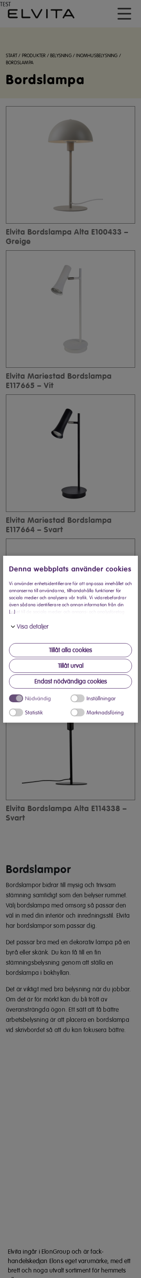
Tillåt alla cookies (70, 650)
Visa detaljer (33, 627)
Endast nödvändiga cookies (70, 681)
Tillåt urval (70, 666)
